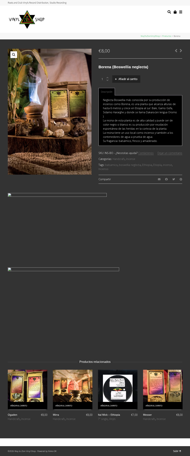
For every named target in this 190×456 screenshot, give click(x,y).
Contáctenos (146, 153)
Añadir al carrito (128, 79)
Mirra (56, 414)
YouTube (178, 3)
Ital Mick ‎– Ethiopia (109, 414)
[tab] (107, 92)
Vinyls (112, 419)
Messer (147, 414)
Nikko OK (52, 451)
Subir (175, 451)
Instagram (175, 3)
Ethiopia (147, 165)
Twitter (168, 3)
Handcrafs (119, 159)
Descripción (106, 91)
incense (167, 165)
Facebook (171, 3)
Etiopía (157, 165)
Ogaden (12, 414)
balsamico (111, 165)
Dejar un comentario (170, 153)
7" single (103, 419)
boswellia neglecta (130, 165)
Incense (130, 159)
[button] (13, 54)
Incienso (103, 169)
